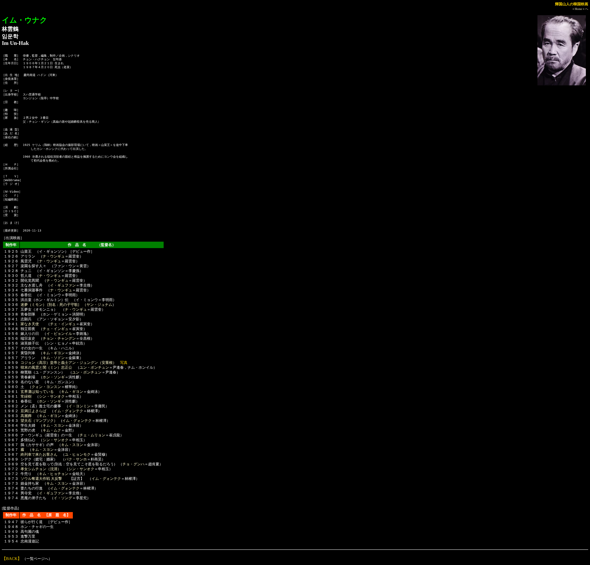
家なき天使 (30, 324)
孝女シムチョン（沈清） (41, 469)
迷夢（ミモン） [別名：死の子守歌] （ (53, 305)
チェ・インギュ (63, 324)
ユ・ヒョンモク (78, 454)
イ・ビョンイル (59, 334)
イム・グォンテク (68, 411)
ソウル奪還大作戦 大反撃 (41, 479)
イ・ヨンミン (79, 406)
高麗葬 (26, 416)
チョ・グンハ (133, 464)
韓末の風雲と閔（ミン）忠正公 (46, 367)
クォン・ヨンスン (46, 387)
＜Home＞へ (580, 9)
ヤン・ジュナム (99, 305)
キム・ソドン (54, 358)
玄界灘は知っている (37, 392)
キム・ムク (52, 430)
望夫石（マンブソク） (39, 421)
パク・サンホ (76, 459)
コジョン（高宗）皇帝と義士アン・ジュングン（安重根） (68, 363)
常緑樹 (26, 396)
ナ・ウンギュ (54, 256)
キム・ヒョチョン (53, 474)
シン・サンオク (52, 396)
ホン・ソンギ (54, 377)
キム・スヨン (54, 425)
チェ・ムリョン (92, 435)
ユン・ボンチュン (94, 367)
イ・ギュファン (63, 285)
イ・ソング (63, 498)
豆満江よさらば (33, 411)
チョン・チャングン (59, 338)
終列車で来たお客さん (39, 454)
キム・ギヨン (54, 353)
